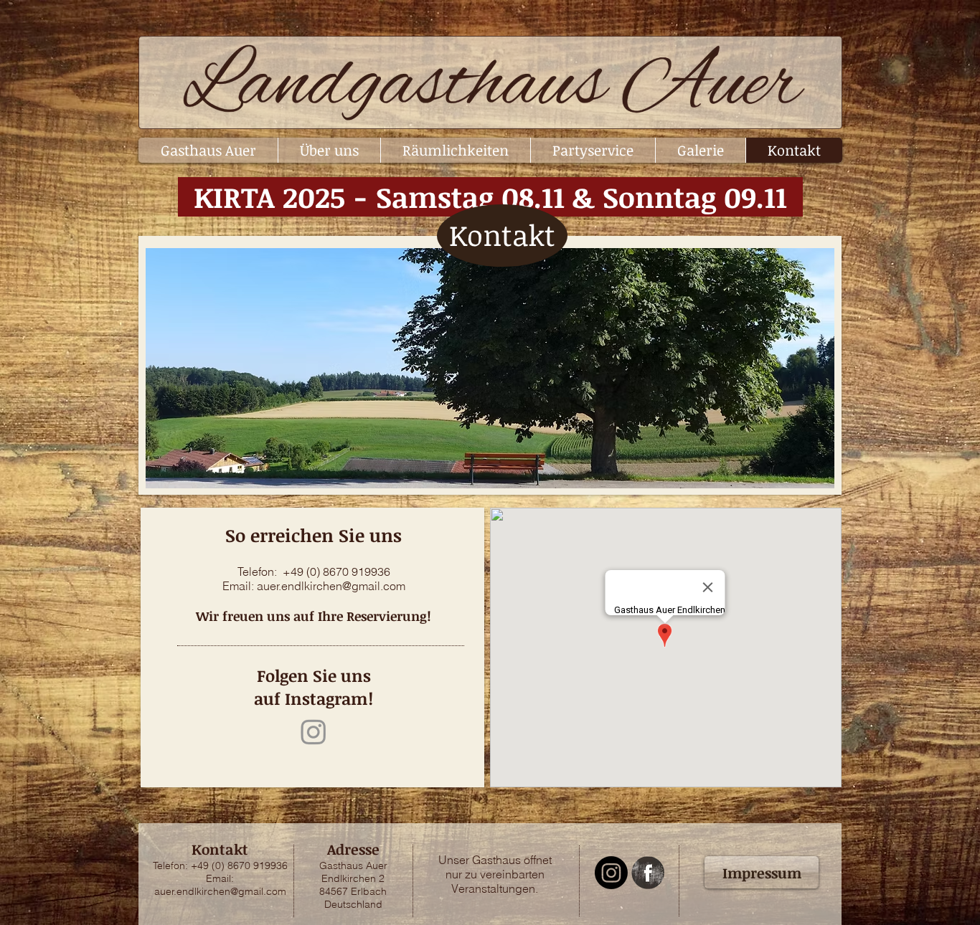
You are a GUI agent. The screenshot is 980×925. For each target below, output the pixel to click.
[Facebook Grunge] (647, 872)
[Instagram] (313, 731)
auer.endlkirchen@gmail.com (331, 586)
